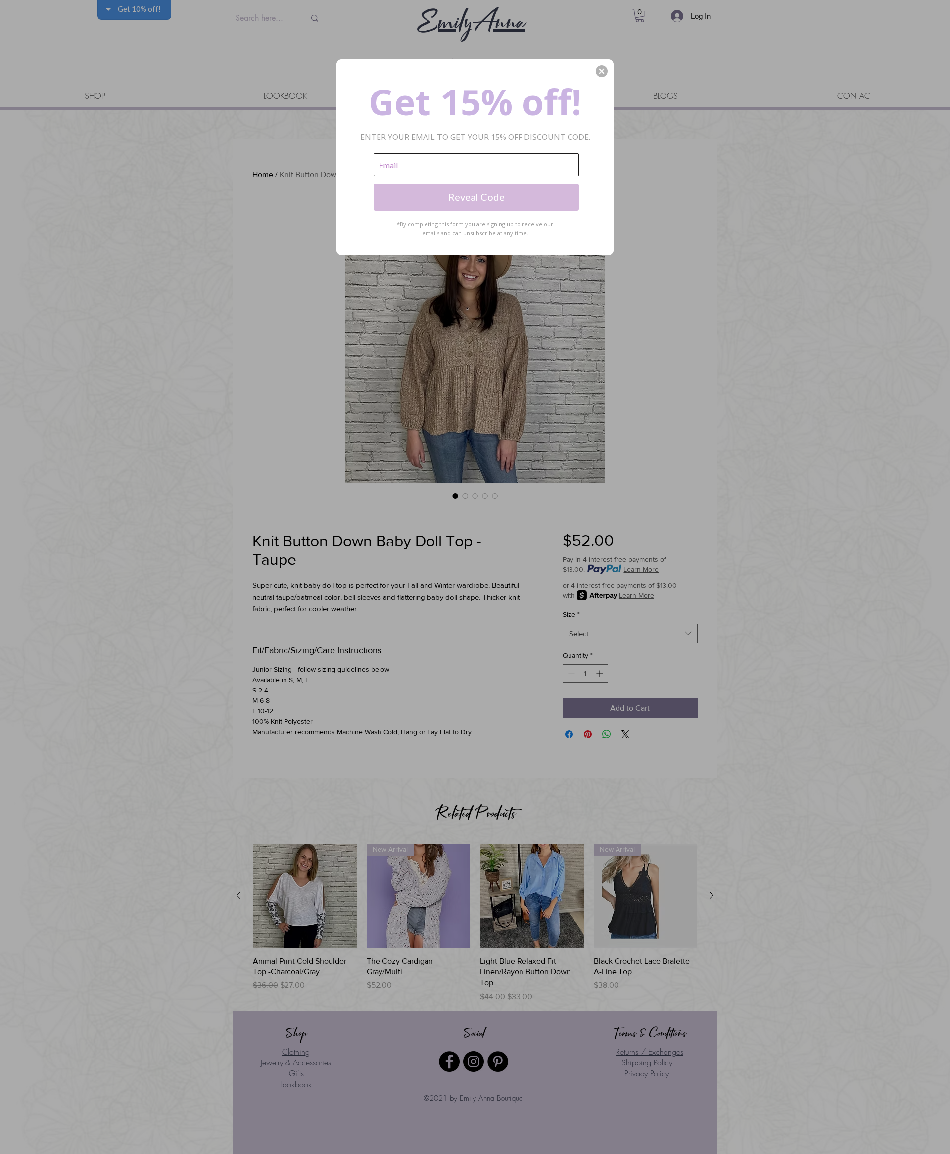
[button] (602, 71)
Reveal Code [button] (476, 197)
